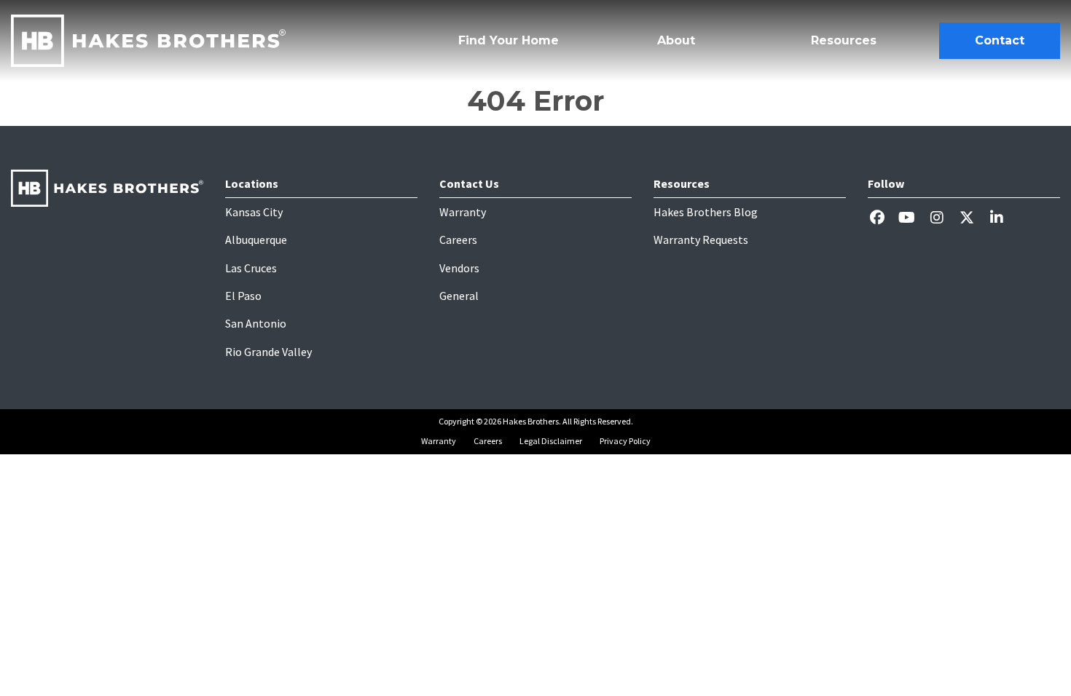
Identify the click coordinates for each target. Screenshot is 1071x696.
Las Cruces (251, 268)
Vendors (459, 268)
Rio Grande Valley (268, 351)
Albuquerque (256, 239)
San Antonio (255, 323)
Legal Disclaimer (550, 440)
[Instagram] (942, 218)
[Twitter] (972, 218)
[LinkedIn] (1002, 218)
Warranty (462, 212)
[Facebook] (883, 218)
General (459, 295)
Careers (458, 239)
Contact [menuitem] (999, 40)
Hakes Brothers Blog (706, 212)
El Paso (243, 295)
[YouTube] (912, 218)
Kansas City (254, 212)
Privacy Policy (625, 440)
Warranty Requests (701, 239)
